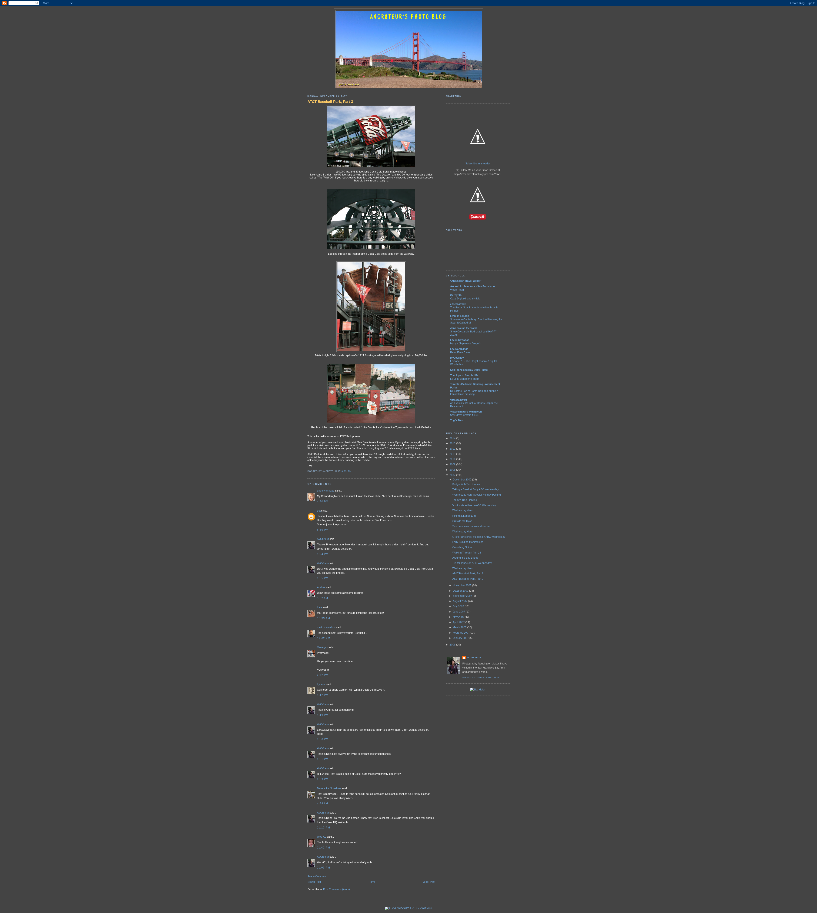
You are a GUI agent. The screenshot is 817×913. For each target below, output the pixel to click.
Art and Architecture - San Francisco (472, 286)
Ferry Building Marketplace (467, 542)
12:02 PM (323, 638)
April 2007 (459, 622)
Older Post (429, 881)
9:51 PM (323, 759)
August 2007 (460, 601)
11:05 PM (323, 867)
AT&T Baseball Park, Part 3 (330, 101)
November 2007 (462, 585)
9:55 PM (323, 578)
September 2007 (463, 595)
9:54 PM (323, 554)
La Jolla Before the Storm (464, 378)
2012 (453, 448)
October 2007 (461, 590)
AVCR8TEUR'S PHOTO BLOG (408, 17)
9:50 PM (323, 739)
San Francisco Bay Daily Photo (469, 369)
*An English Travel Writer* (465, 280)
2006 (453, 644)
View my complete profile (480, 677)
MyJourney (457, 357)
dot (319, 510)
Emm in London (459, 316)
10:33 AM (323, 618)
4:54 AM (322, 803)
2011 (453, 454)
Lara (319, 607)
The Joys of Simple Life (464, 375)
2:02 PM (323, 675)
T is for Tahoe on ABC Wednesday (472, 563)
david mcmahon (326, 627)
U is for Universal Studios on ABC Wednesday (478, 536)
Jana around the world (463, 328)
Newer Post (314, 881)
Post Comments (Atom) (336, 889)
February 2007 (461, 632)
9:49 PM (323, 715)
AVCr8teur (323, 539)
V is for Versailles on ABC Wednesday (474, 505)
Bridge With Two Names (466, 484)
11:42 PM (323, 847)
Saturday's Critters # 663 (464, 415)
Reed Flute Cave (460, 352)
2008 (453, 469)
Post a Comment (317, 876)
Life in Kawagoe (459, 340)
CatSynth (455, 295)
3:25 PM (346, 471)
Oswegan (322, 647)
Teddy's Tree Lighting (464, 500)
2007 (453, 475)
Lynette (321, 684)
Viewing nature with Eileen (466, 411)
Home (372, 881)
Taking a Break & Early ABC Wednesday (475, 489)
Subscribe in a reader (477, 163)
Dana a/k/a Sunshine (329, 788)
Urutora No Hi (458, 399)
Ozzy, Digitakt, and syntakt (465, 298)
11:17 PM (323, 827)
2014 (453, 438)
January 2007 (461, 638)
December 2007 (462, 479)
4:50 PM (323, 501)
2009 (453, 464)
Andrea (321, 587)
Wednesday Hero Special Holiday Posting (476, 494)
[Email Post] (352, 471)
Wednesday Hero (462, 510)
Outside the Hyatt (462, 521)
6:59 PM (323, 529)
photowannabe (325, 490)
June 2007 (459, 611)
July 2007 (459, 606)
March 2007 (460, 627)
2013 (453, 443)
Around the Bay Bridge (465, 557)
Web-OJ (321, 836)
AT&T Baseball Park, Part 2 (467, 578)
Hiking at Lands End (464, 515)
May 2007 (459, 616)
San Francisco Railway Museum (471, 526)
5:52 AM (322, 598)
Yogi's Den (456, 420)
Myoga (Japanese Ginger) (465, 343)
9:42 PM (323, 695)
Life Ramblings (459, 349)
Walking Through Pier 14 (466, 552)
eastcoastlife (458, 304)
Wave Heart (457, 289)
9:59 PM (323, 779)
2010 (453, 459)
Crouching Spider (462, 547)
